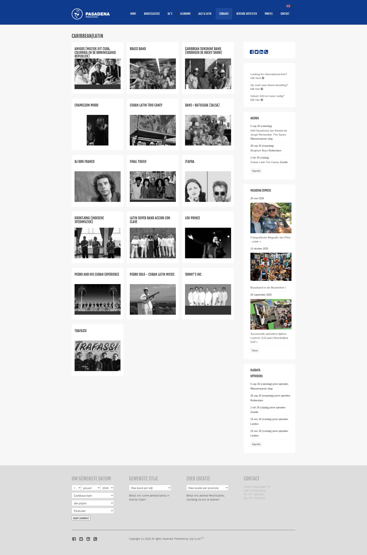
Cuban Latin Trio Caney (264, 162)
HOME (133, 13)
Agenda (256, 170)
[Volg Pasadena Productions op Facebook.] (252, 52)
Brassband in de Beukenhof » (268, 287)
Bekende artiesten (246, 13)
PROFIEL (269, 13)
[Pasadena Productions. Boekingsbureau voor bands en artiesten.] (91, 13)
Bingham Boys (259, 150)
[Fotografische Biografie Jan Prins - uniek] (270, 217)
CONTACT (285, 13)
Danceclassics (152, 13)
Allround (185, 13)
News (255, 350)
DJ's (170, 13)
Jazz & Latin (204, 13)
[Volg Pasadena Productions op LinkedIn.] (261, 52)
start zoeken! (81, 518)
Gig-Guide (196, 538)
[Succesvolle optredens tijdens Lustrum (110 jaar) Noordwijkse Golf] (270, 326)
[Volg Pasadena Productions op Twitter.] (257, 52)
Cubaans (224, 13)
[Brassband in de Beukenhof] (270, 266)
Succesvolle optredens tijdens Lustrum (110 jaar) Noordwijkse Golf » (269, 337)
